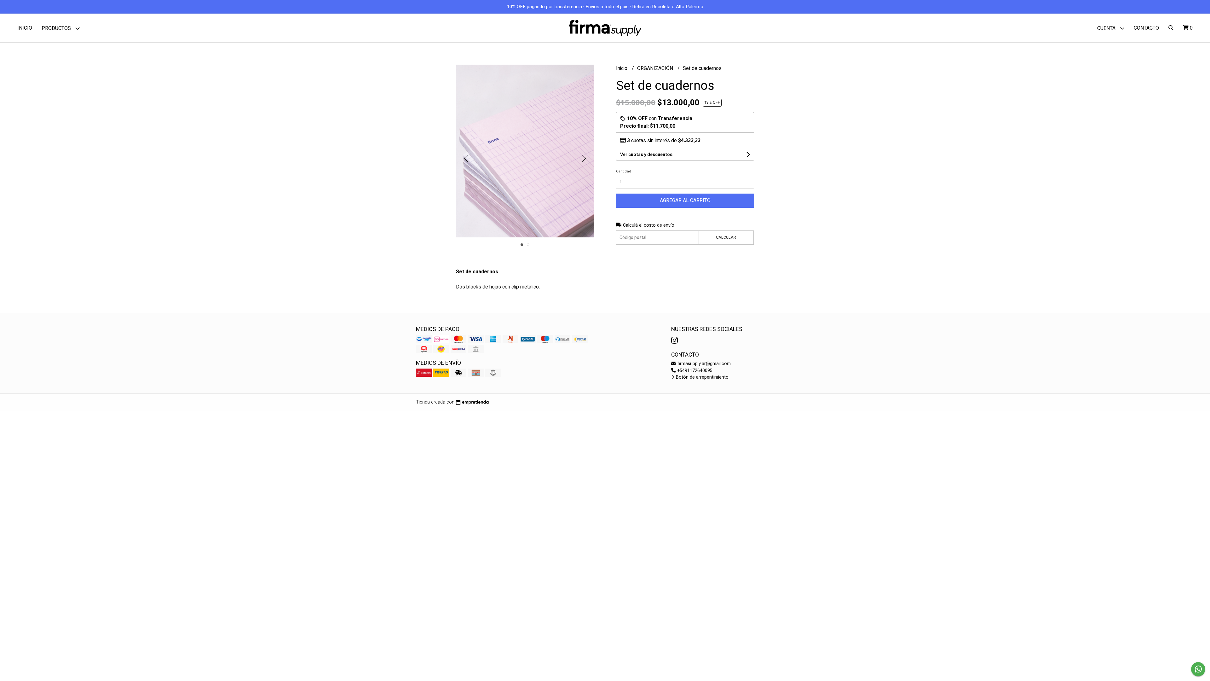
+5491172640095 (694, 370)
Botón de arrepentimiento (702, 377)
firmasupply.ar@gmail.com (703, 363)
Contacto (1146, 28)
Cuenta (1107, 28)
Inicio (24, 28)
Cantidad (623, 171)
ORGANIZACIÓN (655, 68)
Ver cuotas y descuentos (646, 154)
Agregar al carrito (685, 200)
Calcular (726, 237)
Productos (57, 28)
